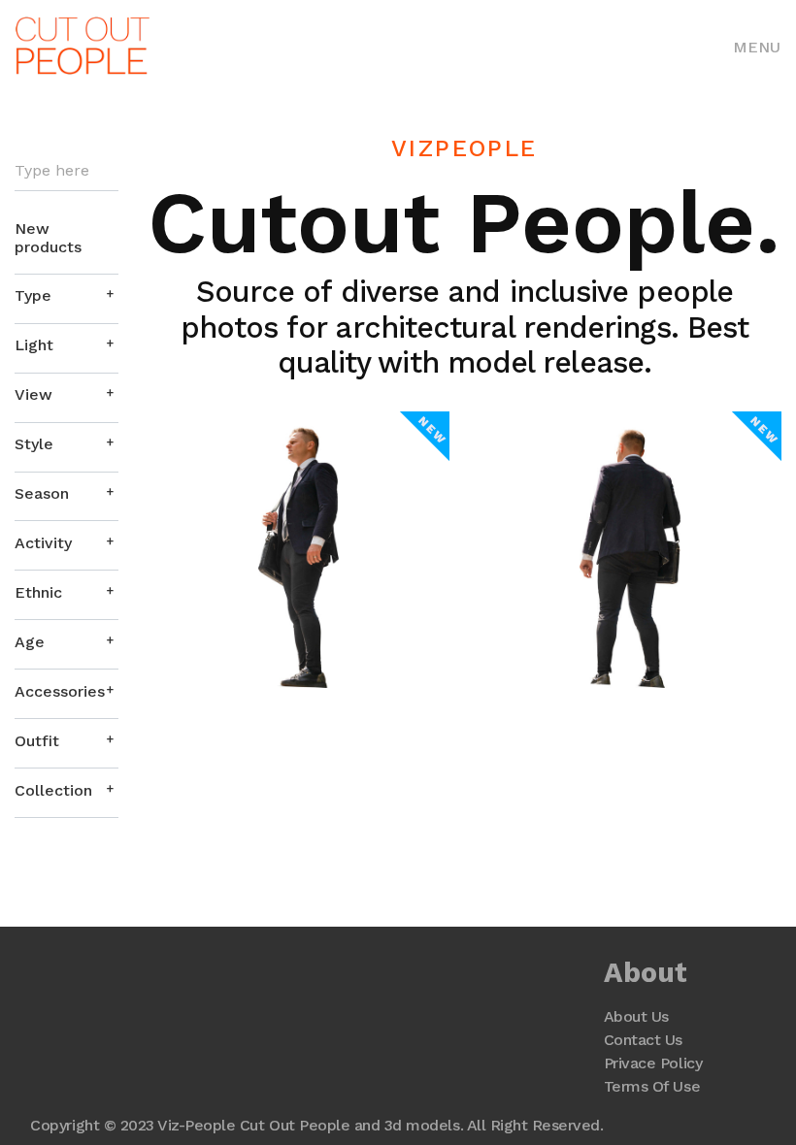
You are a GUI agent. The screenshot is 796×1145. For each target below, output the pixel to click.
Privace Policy (653, 1063)
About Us (636, 1016)
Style (34, 444)
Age (30, 642)
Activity (43, 543)
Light (34, 345)
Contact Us (643, 1039)
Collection (53, 790)
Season (42, 493)
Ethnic (38, 592)
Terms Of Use (652, 1086)
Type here (52, 171)
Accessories (60, 691)
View (33, 394)
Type (33, 295)
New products (48, 237)
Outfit (37, 741)
